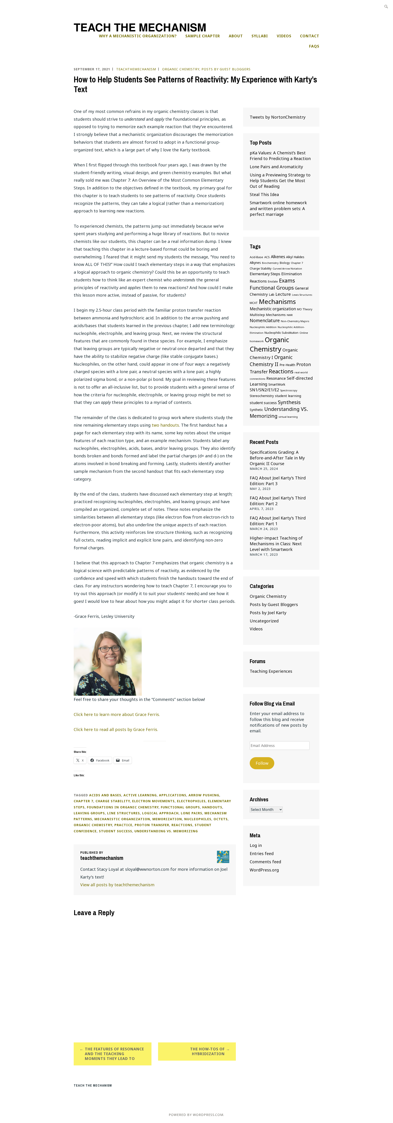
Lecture (283, 294)
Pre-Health (287, 365)
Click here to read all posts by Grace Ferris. (116, 729)
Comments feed (265, 861)
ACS (267, 257)
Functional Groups (180, 807)
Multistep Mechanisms (268, 314)
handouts (212, 807)
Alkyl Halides (295, 257)
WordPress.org (264, 870)
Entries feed (262, 853)
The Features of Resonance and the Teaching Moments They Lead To (114, 1054)
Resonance (276, 378)
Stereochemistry (262, 396)
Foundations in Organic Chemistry (123, 807)
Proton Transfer (152, 825)
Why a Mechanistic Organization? (138, 35)
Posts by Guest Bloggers (226, 69)
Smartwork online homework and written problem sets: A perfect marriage (278, 208)
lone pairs (191, 813)
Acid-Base (256, 257)
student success (115, 831)
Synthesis (289, 402)
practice (123, 825)
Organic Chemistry (180, 69)
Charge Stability (113, 801)
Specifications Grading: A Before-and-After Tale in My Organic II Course (277, 457)
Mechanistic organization (122, 819)
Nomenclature (265, 320)
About (236, 35)
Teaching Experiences (271, 671)
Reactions (181, 825)
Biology (285, 263)
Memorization (167, 819)
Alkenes (278, 256)
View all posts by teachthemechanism (117, 884)
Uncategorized (264, 621)
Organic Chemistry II (271, 360)
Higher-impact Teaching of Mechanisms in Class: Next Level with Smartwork (276, 543)
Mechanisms (277, 301)
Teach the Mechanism (140, 27)
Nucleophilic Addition (263, 327)
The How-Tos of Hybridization (207, 1051)
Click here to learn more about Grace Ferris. (117, 714)
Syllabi (260, 35)
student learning (288, 395)
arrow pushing (204, 795)
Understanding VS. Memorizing (166, 831)
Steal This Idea (264, 194)
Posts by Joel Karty (268, 612)
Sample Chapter (202, 35)
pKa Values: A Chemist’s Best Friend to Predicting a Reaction (280, 155)
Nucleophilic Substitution (281, 333)
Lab (271, 294)
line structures (123, 813)
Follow (262, 763)
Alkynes (255, 262)
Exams (287, 280)
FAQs (314, 46)
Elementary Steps (265, 273)
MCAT (254, 303)
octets (221, 819)
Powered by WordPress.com (196, 1115)
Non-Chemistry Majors (295, 321)
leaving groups (89, 813)
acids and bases (105, 795)
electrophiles (191, 801)
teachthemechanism (136, 69)
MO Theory (304, 309)
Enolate (273, 281)
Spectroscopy (288, 390)
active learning (140, 795)
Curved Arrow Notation (287, 268)
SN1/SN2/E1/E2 (264, 389)
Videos (284, 35)
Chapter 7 (83, 801)
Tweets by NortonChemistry (277, 117)
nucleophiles (197, 819)
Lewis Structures (302, 294)
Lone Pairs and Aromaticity (276, 166)
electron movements (153, 801)
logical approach (160, 813)
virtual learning (288, 416)
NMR (290, 315)
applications (172, 795)
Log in (256, 845)
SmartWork (276, 384)
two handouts (165, 425)
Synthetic (256, 409)
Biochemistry (270, 263)
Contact (309, 35)
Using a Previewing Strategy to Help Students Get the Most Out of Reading (280, 180)
